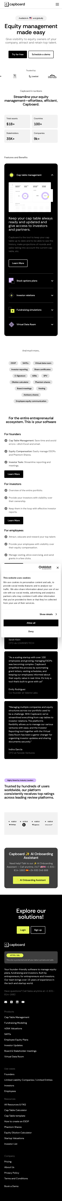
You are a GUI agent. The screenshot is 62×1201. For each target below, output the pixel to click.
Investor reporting (19, 369)
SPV (45, 375)
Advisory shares (31, 394)
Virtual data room (43, 363)
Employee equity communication (31, 401)
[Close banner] (58, 568)
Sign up (38, 929)
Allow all (31, 623)
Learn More (18, 263)
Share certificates (42, 369)
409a (34, 375)
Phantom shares (42, 382)
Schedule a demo (41, 54)
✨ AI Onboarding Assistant (31, 880)
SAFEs (25, 363)
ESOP (13, 363)
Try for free (18, 54)
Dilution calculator (20, 382)
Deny (31, 631)
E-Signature (20, 375)
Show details (46, 614)
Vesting (41, 388)
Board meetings (24, 388)
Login (23, 929)
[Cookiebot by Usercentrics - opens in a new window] (39, 568)
